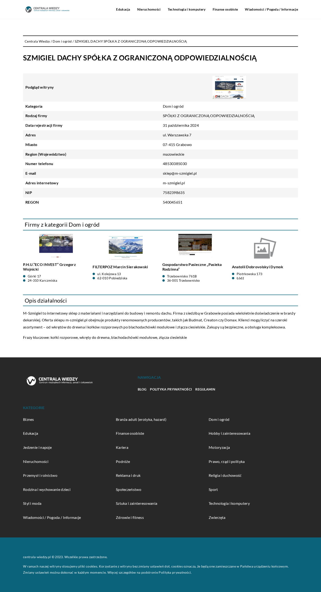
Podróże (123, 461)
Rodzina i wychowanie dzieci (46, 489)
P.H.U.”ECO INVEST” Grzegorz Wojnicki (49, 267)
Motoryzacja (219, 447)
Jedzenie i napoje (37, 447)
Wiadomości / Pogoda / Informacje (271, 9)
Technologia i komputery (187, 9)
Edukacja (123, 9)
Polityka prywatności (171, 389)
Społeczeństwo (128, 489)
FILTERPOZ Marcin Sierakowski (120, 266)
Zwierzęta (217, 517)
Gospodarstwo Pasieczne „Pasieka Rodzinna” (192, 267)
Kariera (122, 447)
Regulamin (205, 389)
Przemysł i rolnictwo (40, 475)
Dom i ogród (173, 106)
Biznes (28, 419)
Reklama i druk (128, 475)
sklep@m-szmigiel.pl (180, 173)
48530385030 (175, 163)
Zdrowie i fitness (130, 517)
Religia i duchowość (225, 475)
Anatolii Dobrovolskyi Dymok (257, 266)
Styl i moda (32, 503)
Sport (213, 489)
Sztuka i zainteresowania (136, 503)
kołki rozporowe (64, 337)
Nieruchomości (149, 9)
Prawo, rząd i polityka (227, 461)
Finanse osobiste (225, 9)
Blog (142, 389)
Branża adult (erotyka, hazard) (141, 419)
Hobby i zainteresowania (229, 433)
